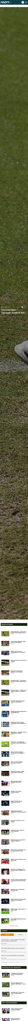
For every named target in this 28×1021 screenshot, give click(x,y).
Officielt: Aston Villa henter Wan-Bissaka (18, 890)
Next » (16, 925)
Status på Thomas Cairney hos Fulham (18, 660)
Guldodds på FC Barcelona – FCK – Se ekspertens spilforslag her (18, 993)
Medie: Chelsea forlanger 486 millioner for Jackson (18, 899)
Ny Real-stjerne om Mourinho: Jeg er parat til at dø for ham (18, 880)
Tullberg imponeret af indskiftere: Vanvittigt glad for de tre (18, 812)
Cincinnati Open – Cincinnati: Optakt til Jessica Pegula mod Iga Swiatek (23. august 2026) (18, 681)
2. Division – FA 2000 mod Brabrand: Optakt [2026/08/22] (18, 742)
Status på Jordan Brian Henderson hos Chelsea (16, 671)
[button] (26, 2)
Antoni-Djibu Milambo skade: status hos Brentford (18, 642)
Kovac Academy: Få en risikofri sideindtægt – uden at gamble (18, 984)
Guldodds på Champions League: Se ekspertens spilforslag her (17, 974)
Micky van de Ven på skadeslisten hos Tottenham (18, 652)
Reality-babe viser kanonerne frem (15, 1019)
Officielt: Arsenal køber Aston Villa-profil (18, 860)
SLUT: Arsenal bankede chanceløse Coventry (17, 762)
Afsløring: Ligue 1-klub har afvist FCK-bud (17, 830)
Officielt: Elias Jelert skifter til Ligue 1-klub (18, 909)
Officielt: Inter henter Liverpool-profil (16, 792)
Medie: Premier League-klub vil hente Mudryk (18, 840)
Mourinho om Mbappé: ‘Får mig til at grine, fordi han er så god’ (18, 870)
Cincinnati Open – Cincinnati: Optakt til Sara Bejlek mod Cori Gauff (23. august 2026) (19, 632)
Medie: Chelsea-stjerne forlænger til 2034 (16, 801)
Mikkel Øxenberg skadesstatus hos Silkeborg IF (19, 712)
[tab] (7, 935)
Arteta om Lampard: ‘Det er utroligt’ (18, 821)
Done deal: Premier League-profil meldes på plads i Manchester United (18, 772)
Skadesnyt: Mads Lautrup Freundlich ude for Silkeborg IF (18, 723)
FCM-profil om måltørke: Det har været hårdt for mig (18, 850)
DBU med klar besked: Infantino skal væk (16, 782)
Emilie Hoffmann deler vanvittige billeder (16, 1009)
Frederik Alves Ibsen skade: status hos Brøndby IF (18, 701)
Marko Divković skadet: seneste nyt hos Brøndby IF (18, 752)
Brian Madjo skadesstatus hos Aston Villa (18, 919)
